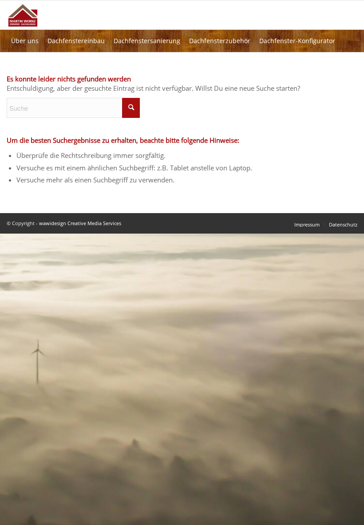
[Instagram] (49, 63)
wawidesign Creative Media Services (80, 223)
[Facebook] (71, 63)
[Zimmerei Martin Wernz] (30, 26)
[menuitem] (76, 41)
